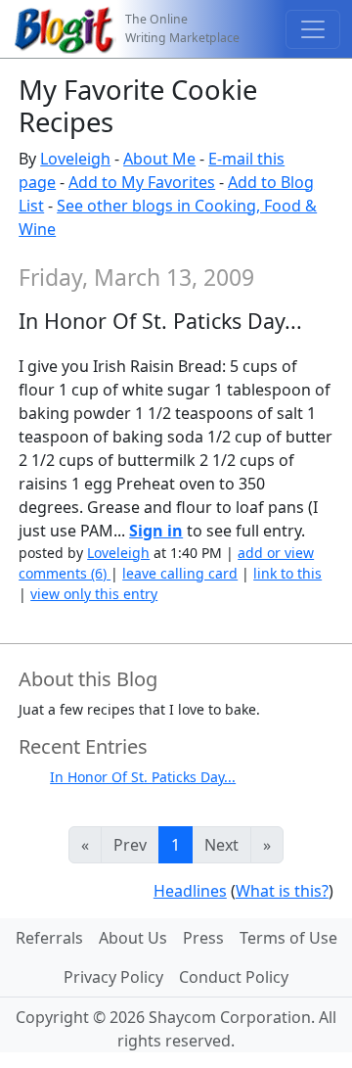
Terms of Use (288, 938)
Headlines (190, 891)
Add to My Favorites (141, 182)
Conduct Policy (233, 977)
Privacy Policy (113, 977)
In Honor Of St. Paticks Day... (143, 776)
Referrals (49, 938)
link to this (287, 573)
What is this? (282, 891)
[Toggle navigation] (313, 29)
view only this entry (93, 593)
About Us (133, 938)
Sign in (156, 530)
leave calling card (180, 573)
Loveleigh (75, 158)
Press (203, 938)
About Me (159, 158)
